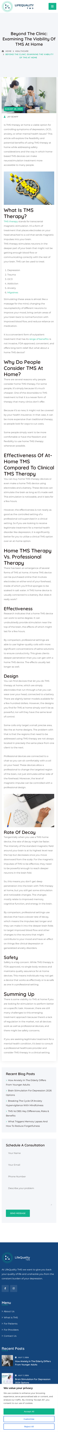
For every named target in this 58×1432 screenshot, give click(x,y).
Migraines (12, 292)
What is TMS (11, 1317)
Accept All (29, 1411)
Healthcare (22, 51)
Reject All (29, 1426)
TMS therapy (11, 221)
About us (9, 1311)
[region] (29, 1408)
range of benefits (38, 339)
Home (8, 51)
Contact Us (10, 1336)
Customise (29, 1419)
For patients (10, 1323)
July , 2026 (23, 1357)
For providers (11, 1329)
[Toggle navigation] (52, 6)
